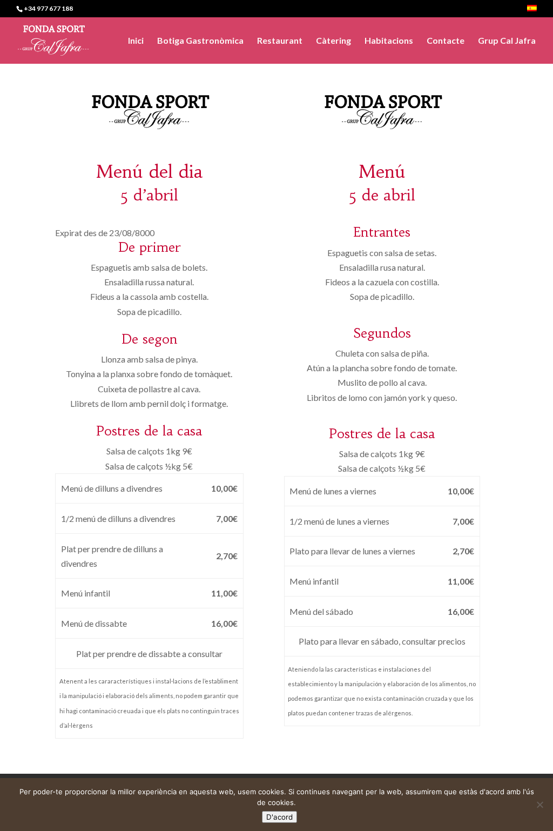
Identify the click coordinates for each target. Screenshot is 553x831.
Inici (136, 41)
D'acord (279, 817)
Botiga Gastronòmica (200, 41)
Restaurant (279, 41)
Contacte (445, 41)
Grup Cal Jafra (507, 41)
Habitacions (389, 41)
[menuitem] (532, 11)
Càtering (333, 41)
